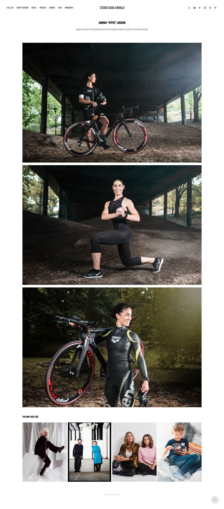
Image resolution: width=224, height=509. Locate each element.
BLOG (60, 8)
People (33, 8)
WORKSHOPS (69, 8)
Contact (52, 8)
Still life (10, 8)
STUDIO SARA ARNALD (112, 8)
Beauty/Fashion (22, 8)
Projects (43, 8)
